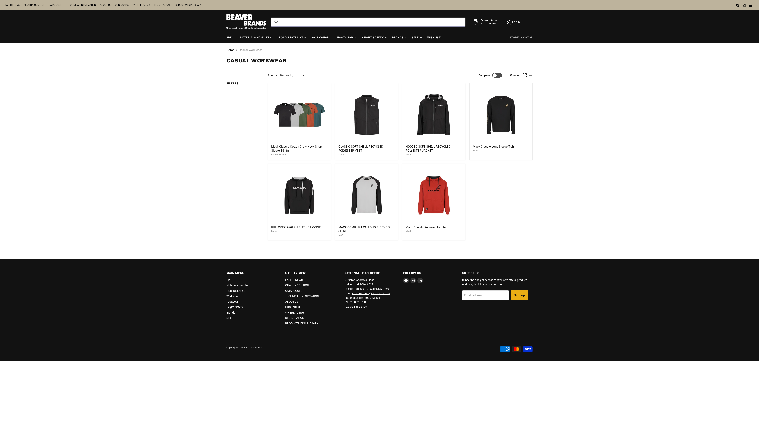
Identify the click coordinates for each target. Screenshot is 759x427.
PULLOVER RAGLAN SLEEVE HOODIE (296, 227)
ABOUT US (105, 5)
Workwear (320, 37)
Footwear (345, 37)
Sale (416, 37)
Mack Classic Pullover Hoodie (426, 227)
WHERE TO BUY (141, 5)
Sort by (272, 75)
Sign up (519, 295)
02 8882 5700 (357, 302)
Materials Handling (256, 37)
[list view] (530, 75)
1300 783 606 (371, 297)
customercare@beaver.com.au (371, 293)
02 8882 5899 (358, 306)
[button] (514, 22)
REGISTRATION (162, 5)
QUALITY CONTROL (34, 5)
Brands (398, 37)
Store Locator (521, 37)
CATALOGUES (56, 5)
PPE (229, 37)
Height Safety (373, 37)
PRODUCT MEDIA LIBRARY (188, 5)
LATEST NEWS (12, 5)
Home (230, 50)
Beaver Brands (278, 154)
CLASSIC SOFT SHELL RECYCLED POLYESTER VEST (360, 148)
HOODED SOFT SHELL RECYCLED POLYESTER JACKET (428, 148)
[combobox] (368, 22)
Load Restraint (291, 37)
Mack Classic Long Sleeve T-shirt (494, 146)
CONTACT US (122, 5)
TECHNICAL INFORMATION (81, 5)
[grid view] (524, 75)
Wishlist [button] (434, 37)
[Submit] (275, 22)
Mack (341, 154)
